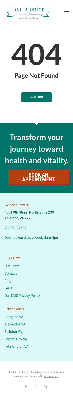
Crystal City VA (15, 339)
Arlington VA (13, 317)
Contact (10, 273)
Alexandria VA (14, 324)
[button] (66, 13)
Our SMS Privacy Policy (22, 295)
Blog (7, 281)
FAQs (8, 288)
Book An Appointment (38, 177)
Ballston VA (13, 332)
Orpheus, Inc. (51, 376)
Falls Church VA (16, 346)
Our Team (11, 266)
